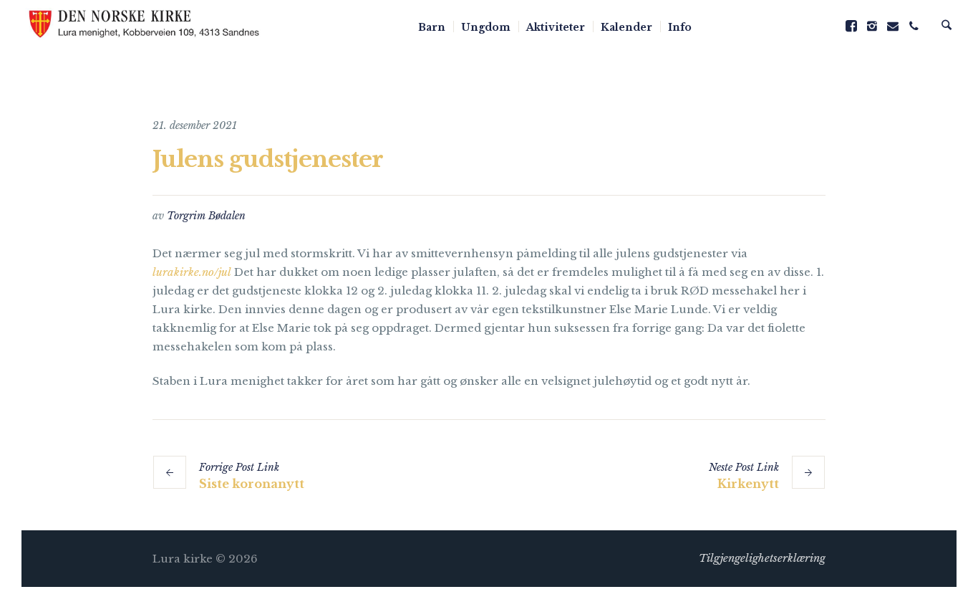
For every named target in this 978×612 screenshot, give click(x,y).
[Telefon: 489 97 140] (913, 26)
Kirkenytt (748, 484)
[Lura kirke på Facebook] (851, 26)
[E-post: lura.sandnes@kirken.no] (893, 26)
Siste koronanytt (251, 484)
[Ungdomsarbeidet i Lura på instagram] (872, 26)
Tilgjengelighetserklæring (762, 558)
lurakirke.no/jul (191, 272)
